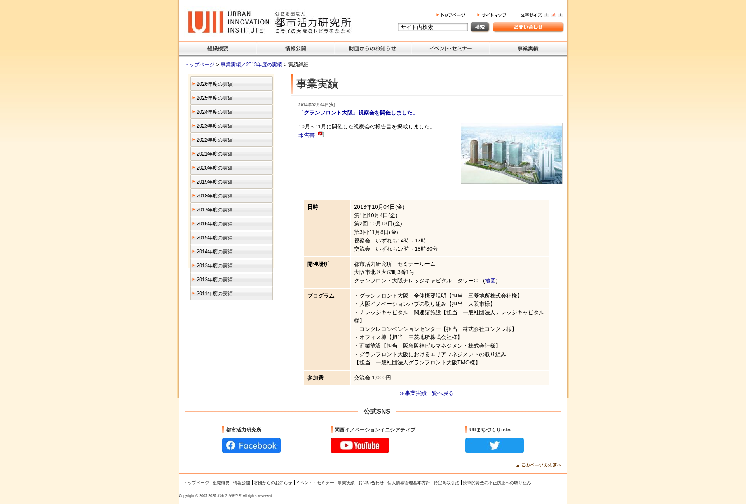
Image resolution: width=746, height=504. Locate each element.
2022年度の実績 (215, 140)
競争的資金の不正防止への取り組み (497, 482)
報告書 (307, 135)
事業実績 (346, 482)
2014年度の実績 (215, 252)
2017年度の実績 (215, 210)
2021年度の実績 (215, 154)
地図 (490, 280)
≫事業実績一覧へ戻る (426, 393)
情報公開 (241, 482)
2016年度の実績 (215, 224)
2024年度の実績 (215, 112)
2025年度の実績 (215, 98)
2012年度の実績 (215, 279)
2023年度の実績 (215, 126)
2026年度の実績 (215, 84)
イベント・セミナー (315, 482)
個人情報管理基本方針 (408, 482)
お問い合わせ (371, 482)
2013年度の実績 (215, 265)
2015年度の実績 (215, 238)
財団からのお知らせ (273, 482)
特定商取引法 (446, 482)
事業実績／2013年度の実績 (252, 65)
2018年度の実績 (215, 196)
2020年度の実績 (215, 168)
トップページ (200, 65)
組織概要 (221, 482)
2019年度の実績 (215, 182)
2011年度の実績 (215, 293)
